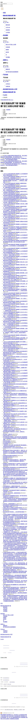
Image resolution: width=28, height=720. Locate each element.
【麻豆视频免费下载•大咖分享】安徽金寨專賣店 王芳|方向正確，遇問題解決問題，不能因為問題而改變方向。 (15, 395)
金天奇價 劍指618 (7, 442)
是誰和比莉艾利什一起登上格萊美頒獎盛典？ (13, 447)
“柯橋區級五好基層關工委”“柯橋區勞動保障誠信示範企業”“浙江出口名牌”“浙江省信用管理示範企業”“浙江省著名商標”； (15, 479)
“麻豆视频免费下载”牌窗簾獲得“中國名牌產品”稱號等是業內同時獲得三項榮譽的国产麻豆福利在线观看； (15, 572)
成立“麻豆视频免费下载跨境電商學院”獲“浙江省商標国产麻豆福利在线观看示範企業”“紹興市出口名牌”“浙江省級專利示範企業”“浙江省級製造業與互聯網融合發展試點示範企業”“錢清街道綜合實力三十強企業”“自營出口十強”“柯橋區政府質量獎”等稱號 (15, 473)
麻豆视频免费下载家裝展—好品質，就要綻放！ (14, 431)
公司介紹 (8, 27)
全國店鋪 (8, 86)
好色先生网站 (6, 718)
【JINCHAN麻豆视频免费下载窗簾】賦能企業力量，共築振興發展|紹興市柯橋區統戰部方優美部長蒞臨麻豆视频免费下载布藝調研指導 (15, 198)
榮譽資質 (8, 24)
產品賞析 (5, 35)
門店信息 (5, 74)
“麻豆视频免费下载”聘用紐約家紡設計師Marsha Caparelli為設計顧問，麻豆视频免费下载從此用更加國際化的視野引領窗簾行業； (15, 568)
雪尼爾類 (8, 57)
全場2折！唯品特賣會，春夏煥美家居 (12, 493)
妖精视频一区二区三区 (7, 717)
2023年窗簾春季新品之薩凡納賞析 (11, 386)
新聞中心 (5, 60)
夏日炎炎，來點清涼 (8, 434)
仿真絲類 (8, 47)
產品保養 (5, 458)
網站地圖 (3, 714)
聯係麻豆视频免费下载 (9, 92)
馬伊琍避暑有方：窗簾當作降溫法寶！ (12, 486)
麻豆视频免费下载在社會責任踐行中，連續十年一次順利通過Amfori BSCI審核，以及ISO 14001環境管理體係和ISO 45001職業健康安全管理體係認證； (15, 452)
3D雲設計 (8, 83)
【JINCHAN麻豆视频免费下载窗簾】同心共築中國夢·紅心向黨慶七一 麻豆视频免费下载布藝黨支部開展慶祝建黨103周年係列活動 (15, 210)
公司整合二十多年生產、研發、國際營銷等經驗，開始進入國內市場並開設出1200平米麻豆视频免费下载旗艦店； (15, 564)
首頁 (4, 12)
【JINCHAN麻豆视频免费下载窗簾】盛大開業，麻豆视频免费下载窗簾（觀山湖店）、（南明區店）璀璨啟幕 (15, 180)
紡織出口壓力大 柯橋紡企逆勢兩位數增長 (12, 507)
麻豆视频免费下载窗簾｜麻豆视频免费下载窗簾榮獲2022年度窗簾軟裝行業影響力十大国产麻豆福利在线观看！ (15, 438)
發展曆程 (8, 29)
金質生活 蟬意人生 (7, 435)
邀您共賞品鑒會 (7, 441)
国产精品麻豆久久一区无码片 (11, 714)
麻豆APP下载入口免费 (11, 44)
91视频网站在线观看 (14, 718)
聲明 (4, 494)
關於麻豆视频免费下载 (9, 15)
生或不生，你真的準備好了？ (10, 503)
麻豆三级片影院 (10, 716)
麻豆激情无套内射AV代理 (10, 89)
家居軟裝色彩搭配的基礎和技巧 (10, 455)
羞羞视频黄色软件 (17, 717)
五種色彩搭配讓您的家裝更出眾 (10, 347)
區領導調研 (6, 443)
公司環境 (8, 32)
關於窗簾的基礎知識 (8, 457)
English (5, 95)
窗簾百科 (8, 69)
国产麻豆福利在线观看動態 (12, 71)
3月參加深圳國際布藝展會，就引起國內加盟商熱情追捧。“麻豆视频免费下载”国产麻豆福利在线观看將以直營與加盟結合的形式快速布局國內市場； (15, 559)
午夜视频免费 (17, 716)
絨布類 (7, 52)
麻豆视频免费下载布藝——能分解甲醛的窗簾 (13, 511)
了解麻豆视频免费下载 (8, 427)
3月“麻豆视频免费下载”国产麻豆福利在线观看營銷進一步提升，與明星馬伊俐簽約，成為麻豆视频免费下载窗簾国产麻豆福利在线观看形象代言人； (15, 500)
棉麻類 (7, 49)
